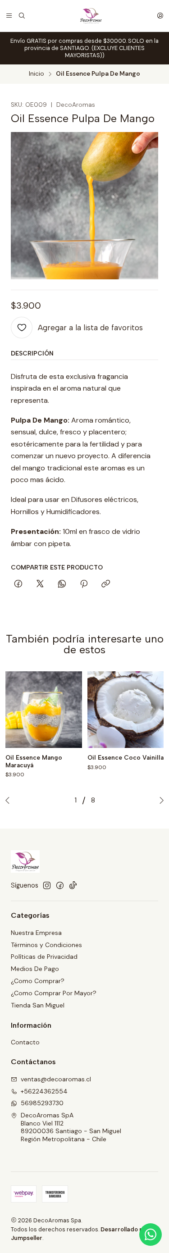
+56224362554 (44, 1091)
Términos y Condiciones (46, 945)
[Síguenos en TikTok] (73, 885)
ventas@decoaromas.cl (56, 1079)
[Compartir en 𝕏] (40, 584)
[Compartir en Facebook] (18, 584)
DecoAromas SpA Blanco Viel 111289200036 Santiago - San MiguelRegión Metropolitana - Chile (71, 1127)
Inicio (36, 74)
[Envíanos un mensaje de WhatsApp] (150, 1234)
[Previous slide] (9, 800)
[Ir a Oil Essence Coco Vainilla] (125, 709)
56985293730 (42, 1103)
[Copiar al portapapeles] (105, 584)
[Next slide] (159, 800)
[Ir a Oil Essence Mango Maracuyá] (43, 709)
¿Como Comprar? (37, 981)
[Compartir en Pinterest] (83, 584)
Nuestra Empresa (36, 933)
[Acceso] (160, 15)
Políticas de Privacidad (44, 956)
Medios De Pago (35, 969)
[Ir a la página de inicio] (90, 16)
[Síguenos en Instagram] (46, 885)
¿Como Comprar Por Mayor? (53, 993)
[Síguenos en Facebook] (59, 885)
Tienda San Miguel (37, 1005)
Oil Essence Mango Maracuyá (33, 761)
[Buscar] (21, 15)
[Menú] (9, 15)
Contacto (25, 1042)
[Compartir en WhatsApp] (62, 584)
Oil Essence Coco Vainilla (125, 757)
